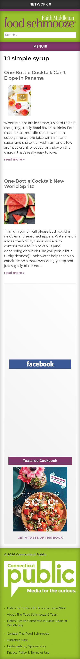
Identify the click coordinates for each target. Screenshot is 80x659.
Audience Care (17, 640)
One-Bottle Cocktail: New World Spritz (34, 183)
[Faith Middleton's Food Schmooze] (40, 21)
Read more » (14, 159)
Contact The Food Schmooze (28, 633)
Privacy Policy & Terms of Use (28, 652)
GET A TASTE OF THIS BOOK (40, 537)
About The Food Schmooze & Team (32, 614)
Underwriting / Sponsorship (26, 646)
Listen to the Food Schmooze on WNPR (36, 608)
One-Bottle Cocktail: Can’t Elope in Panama (35, 75)
